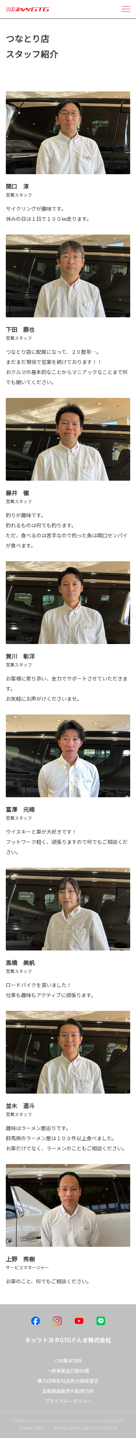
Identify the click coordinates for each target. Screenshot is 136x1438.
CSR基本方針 (68, 1360)
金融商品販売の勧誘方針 (68, 1390)
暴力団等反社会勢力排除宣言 (68, 1380)
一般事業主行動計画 (68, 1370)
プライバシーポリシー (68, 1401)
